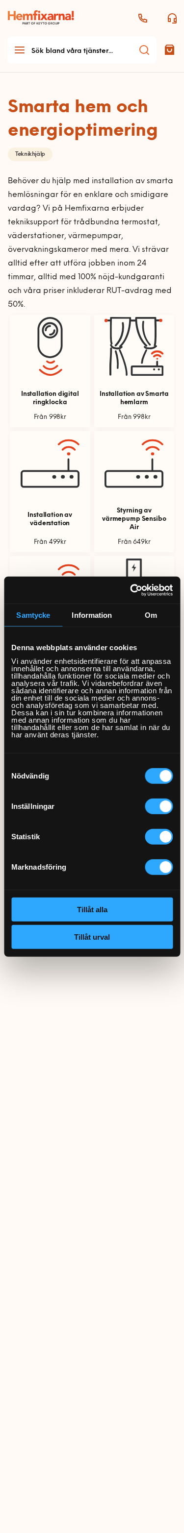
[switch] (159, 806)
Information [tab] (92, 615)
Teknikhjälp (30, 154)
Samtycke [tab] (33, 615)
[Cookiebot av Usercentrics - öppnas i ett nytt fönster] (131, 590)
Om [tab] (151, 615)
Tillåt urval (92, 937)
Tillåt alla (92, 909)
